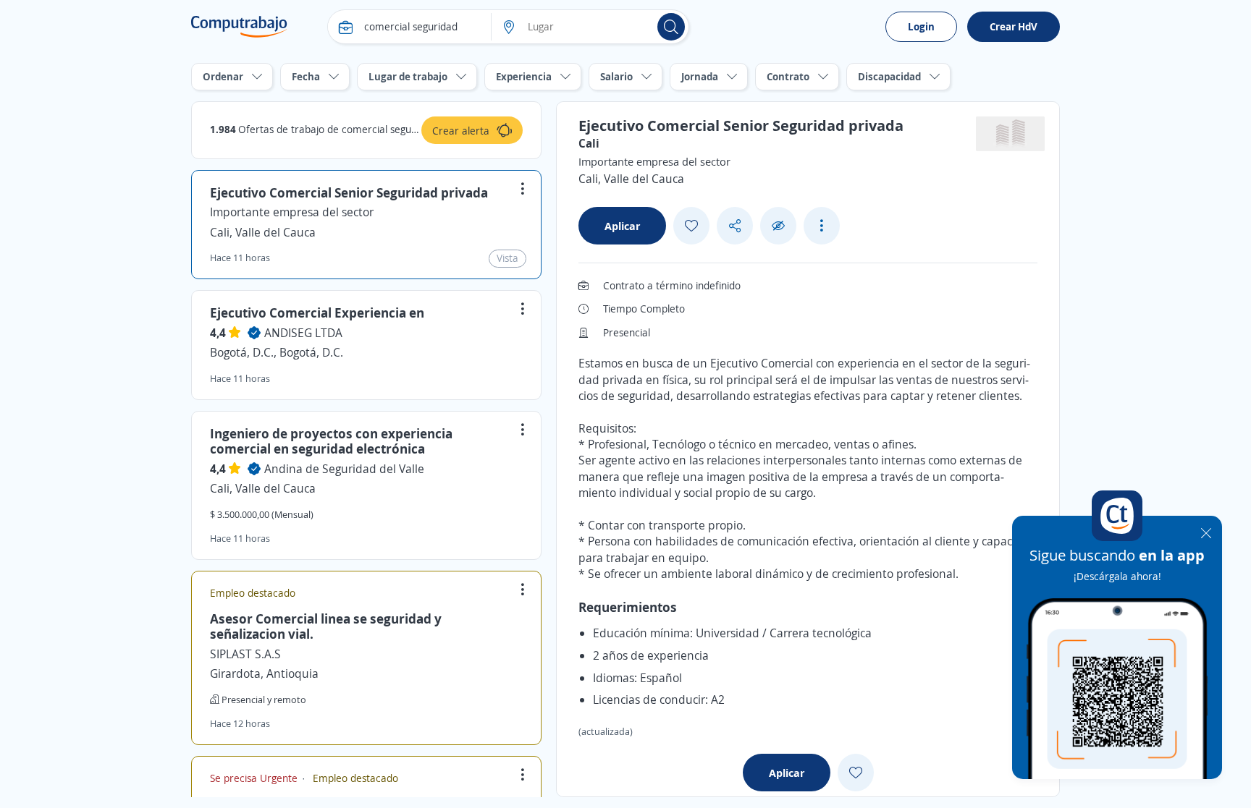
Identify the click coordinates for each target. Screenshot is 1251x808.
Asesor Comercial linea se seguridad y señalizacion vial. (326, 626)
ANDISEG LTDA (303, 333)
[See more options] (822, 225)
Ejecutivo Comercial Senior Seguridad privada (349, 192)
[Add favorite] (691, 225)
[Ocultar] (778, 226)
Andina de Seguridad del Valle (344, 469)
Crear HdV (1013, 26)
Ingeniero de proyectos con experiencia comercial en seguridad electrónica (331, 441)
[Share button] (734, 226)
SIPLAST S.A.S (245, 654)
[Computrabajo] (239, 27)
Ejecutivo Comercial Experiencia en (317, 312)
